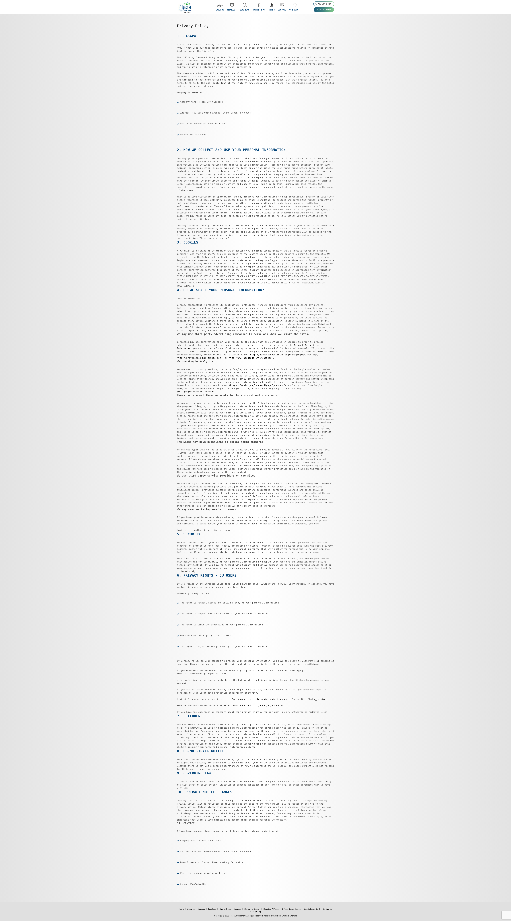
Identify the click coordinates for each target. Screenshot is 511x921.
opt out (208, 348)
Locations (212, 909)
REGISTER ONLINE (323, 10)
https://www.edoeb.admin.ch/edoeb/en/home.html (253, 705)
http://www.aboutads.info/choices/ (251, 358)
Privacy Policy (255, 911)
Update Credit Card (312, 909)
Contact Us (327, 909)
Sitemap (293, 916)
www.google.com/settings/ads (196, 391)
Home (181, 909)
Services (201, 909)
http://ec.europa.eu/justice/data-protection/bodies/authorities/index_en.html (275, 699)
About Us (191, 909)
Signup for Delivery (252, 909)
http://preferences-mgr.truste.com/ (199, 358)
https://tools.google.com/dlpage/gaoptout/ (257, 385)
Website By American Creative (276, 916)
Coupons (237, 909)
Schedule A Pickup (271, 909)
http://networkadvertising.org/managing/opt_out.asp (283, 354)
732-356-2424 (324, 4)
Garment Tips (225, 909)
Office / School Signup (291, 909)
